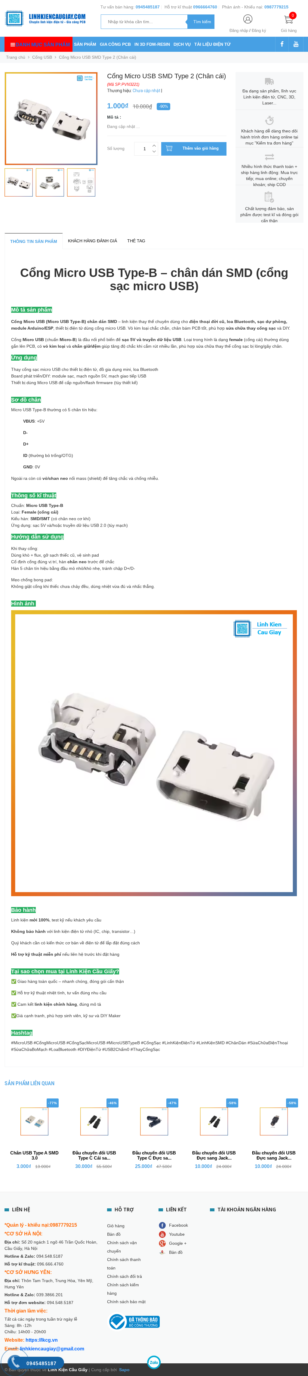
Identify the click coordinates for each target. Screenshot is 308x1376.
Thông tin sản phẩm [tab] (33, 241)
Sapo (124, 1369)
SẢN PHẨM (85, 44)
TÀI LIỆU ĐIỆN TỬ (212, 44)
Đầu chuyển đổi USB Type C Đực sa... (154, 1155)
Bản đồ (114, 1234)
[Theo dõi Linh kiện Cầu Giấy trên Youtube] (296, 44)
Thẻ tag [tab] (136, 240)
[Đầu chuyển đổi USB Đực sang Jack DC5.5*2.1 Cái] (274, 1121)
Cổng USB (42, 57)
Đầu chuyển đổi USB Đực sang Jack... (214, 1155)
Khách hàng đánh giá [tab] (92, 240)
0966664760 (205, 7)
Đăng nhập (238, 30)
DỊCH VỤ (182, 44)
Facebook (178, 1225)
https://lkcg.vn (42, 1340)
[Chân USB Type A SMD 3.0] (34, 1121)
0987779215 (276, 7)
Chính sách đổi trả (124, 1276)
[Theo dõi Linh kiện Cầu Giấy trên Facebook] (282, 44)
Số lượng (116, 147)
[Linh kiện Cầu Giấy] (45, 18)
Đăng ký (259, 30)
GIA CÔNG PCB (115, 44)
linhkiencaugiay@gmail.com (52, 1348)
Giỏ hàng (116, 1225)
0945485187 (148, 7)
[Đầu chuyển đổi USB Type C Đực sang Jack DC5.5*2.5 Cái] (154, 1121)
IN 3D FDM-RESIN (152, 44)
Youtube (177, 1234)
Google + (177, 1243)
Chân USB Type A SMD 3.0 (34, 1155)
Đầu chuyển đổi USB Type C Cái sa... (94, 1155)
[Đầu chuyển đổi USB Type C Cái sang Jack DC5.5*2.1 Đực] (94, 1121)
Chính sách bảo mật (126, 1301)
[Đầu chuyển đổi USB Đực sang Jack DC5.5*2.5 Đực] (214, 1121)
